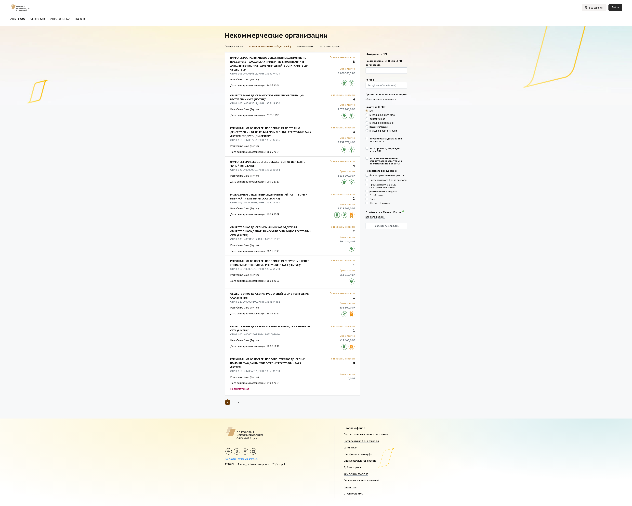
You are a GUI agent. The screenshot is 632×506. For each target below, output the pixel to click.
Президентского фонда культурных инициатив (382, 185)
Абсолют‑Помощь (379, 202)
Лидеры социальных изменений (361, 480)
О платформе (17, 18)
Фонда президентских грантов (387, 175)
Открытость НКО (60, 18)
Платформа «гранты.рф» (358, 454)
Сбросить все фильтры (386, 225)
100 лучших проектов (356, 473)
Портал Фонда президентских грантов (366, 434)
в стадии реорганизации (383, 130)
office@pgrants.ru (248, 458)
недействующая (378, 126)
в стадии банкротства (382, 114)
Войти (615, 7)
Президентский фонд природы (361, 441)
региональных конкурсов (383, 190)
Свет (372, 198)
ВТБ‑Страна (376, 194)
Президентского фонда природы (388, 179)
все (371, 110)
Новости (80, 18)
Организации (37, 18)
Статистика (350, 487)
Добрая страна (352, 467)
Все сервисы (596, 7)
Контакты (230, 458)
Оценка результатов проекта (360, 460)
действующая (377, 118)
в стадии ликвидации (381, 122)
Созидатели (350, 447)
